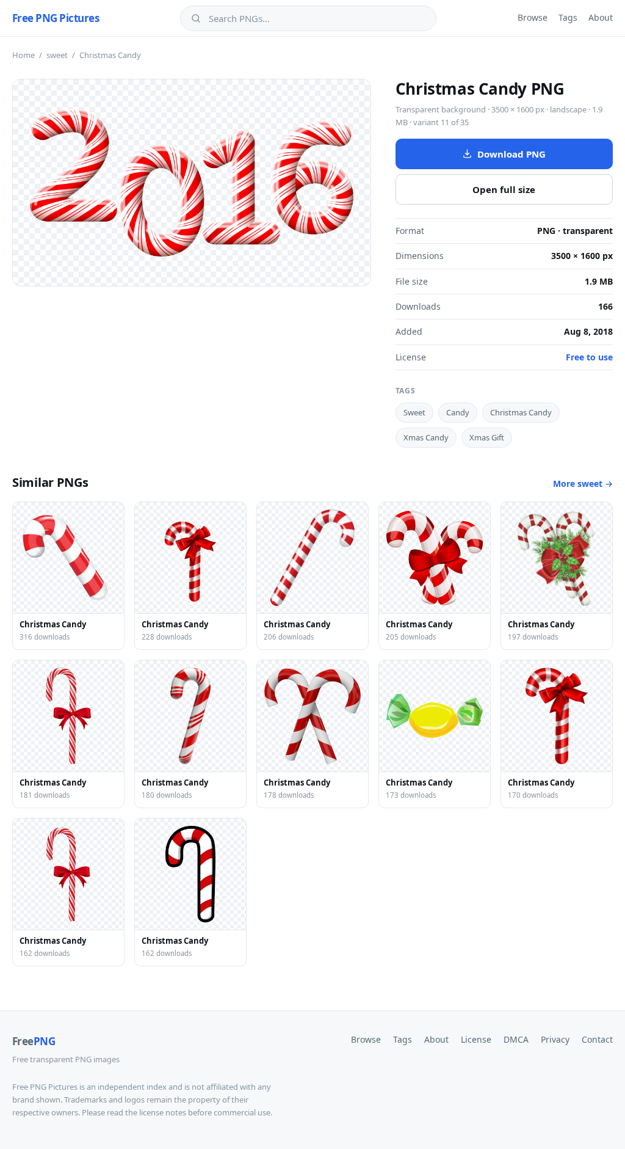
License (476, 1039)
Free (33, 1041)
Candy (457, 412)
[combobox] (317, 18)
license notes (162, 1112)
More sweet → (583, 483)
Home (23, 54)
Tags (567, 17)
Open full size (503, 189)
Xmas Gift (486, 437)
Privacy (555, 1039)
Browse (532, 17)
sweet (57, 54)
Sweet (414, 412)
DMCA (516, 1039)
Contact (597, 1039)
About (600, 17)
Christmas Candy (521, 412)
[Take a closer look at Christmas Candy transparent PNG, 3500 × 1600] (191, 182)
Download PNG (511, 154)
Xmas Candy (426, 437)
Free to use (589, 357)
